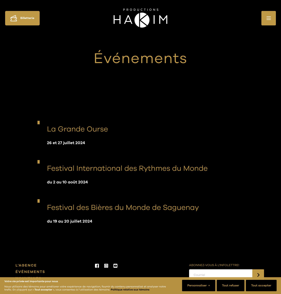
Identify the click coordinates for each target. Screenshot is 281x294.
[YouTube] (115, 265)
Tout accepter (261, 285)
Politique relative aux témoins (130, 289)
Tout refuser (230, 285)
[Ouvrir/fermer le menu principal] (268, 18)
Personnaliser (198, 285)
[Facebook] (97, 265)
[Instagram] (106, 265)
